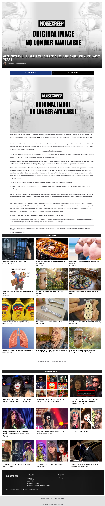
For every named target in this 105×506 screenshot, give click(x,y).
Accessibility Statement (33, 480)
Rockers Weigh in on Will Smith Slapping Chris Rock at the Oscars (84, 465)
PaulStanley (80, 228)
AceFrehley (26, 228)
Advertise (29, 478)
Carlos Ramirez (10, 63)
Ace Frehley (20, 228)
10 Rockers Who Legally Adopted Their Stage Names (50, 465)
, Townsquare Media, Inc (22, 489)
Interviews (19, 232)
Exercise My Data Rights (33, 483)
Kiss (29, 135)
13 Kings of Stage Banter (79, 432)
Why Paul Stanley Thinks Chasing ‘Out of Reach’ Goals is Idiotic (50, 433)
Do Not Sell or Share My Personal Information (38, 485)
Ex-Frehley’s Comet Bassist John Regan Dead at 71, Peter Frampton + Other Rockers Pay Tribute (84, 401)
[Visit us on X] (63, 478)
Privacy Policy (30, 481)
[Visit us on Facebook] (59, 478)
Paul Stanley (73, 228)
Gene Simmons (55, 228)
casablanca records (34, 228)
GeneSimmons (63, 228)
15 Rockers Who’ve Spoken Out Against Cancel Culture (16, 465)
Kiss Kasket (37, 137)
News (23, 232)
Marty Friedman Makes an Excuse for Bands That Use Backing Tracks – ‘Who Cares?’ (16, 434)
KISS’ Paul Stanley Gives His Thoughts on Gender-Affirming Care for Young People (17, 400)
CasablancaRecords (45, 228)
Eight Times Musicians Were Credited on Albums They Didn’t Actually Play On (50, 400)
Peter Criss (87, 228)
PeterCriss (12, 229)
